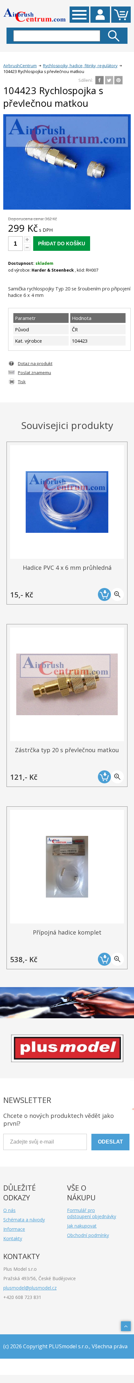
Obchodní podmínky (88, 1235)
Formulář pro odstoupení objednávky (91, 1213)
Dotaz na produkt (35, 363)
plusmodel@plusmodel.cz (30, 1288)
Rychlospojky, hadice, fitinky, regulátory (80, 65)
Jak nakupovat (82, 1226)
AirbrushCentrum (20, 65)
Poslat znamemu (34, 372)
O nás (9, 1210)
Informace (14, 1229)
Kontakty (12, 1238)
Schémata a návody (24, 1220)
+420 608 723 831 (22, 1297)
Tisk (22, 382)
